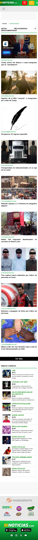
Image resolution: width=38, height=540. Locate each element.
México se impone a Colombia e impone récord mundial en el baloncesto (23, 399)
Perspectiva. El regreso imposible (14, 134)
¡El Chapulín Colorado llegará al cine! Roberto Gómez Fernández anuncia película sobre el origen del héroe (22, 450)
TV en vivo (24, 3)
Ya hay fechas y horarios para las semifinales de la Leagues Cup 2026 (22, 387)
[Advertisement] (19, 13)
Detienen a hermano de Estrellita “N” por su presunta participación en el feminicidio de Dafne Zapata (22, 421)
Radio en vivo (31, 3)
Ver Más (19, 359)
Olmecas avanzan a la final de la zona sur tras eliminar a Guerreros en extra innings (23, 376)
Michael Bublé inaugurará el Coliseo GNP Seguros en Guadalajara (22, 439)
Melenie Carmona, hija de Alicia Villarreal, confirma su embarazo (21, 471)
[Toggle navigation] (3, 9)
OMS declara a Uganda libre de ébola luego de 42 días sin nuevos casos (22, 431)
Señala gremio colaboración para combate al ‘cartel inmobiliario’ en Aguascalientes (21, 463)
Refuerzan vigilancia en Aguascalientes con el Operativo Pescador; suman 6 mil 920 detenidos (23, 409)
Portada (4, 23)
